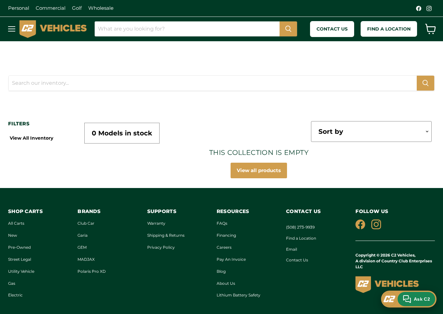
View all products (259, 170)
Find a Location (301, 238)
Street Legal (19, 259)
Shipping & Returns (166, 235)
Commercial (51, 8)
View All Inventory (31, 138)
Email (291, 249)
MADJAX (86, 259)
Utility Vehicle (21, 271)
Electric (15, 295)
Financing (226, 235)
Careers (224, 247)
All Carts (16, 223)
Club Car (86, 223)
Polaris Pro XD (92, 271)
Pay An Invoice (231, 259)
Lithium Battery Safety (238, 295)
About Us (226, 283)
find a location (389, 29)
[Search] (288, 28)
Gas (11, 283)
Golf (77, 8)
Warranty (156, 223)
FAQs (222, 223)
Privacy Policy (161, 247)
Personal (18, 8)
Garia (83, 235)
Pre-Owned (19, 247)
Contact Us (297, 259)
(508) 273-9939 (300, 227)
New (12, 235)
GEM (82, 247)
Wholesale (101, 8)
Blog (221, 271)
